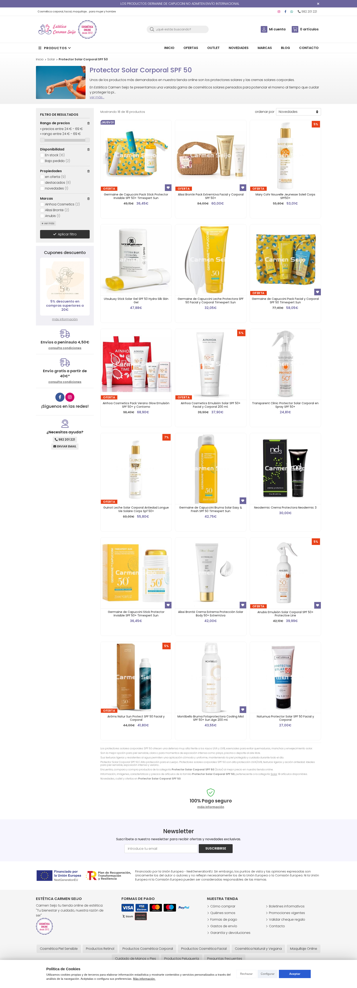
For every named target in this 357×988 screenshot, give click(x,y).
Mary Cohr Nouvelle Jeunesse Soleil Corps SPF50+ (285, 196)
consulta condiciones (64, 348)
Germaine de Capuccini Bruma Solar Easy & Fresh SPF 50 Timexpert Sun (210, 509)
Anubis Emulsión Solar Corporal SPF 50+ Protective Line (285, 614)
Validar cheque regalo (287, 919)
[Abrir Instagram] (279, 12)
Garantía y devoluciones (230, 932)
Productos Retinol (100, 948)
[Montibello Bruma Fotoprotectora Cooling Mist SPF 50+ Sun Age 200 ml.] (210, 677)
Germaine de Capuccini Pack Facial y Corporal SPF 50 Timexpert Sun (285, 300)
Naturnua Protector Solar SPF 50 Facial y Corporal (285, 718)
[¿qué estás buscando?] (178, 29)
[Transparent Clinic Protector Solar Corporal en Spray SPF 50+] (285, 364)
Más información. (144, 978)
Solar (274, 774)
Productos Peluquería (181, 958)
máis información (210, 807)
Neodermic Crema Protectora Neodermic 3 (285, 507)
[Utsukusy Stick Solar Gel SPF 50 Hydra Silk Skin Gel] (136, 259)
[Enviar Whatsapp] (291, 12)
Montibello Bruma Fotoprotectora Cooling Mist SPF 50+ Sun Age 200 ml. (210, 718)
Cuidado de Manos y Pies (135, 958)
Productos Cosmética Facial (204, 948)
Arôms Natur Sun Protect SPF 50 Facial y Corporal (136, 718)
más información (65, 319)
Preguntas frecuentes (224, 958)
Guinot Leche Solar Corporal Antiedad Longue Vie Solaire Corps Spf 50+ (136, 509)
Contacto (277, 926)
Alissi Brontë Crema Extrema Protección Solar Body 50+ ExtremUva (210, 613)
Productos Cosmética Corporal (148, 948)
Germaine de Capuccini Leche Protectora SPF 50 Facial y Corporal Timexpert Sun (211, 300)
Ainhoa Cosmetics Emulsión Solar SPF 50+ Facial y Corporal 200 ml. (210, 405)
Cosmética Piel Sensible (59, 948)
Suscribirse (215, 848)
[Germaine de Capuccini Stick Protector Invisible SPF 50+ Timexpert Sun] (136, 573)
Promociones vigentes (287, 913)
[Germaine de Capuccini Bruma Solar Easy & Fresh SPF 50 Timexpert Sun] (210, 468)
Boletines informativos (287, 906)
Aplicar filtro (67, 234)
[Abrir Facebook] (285, 12)
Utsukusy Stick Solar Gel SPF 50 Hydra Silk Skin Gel (136, 300)
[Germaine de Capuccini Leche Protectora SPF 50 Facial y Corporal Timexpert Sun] (210, 259)
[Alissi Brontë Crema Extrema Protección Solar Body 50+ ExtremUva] (210, 573)
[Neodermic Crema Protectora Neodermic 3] (285, 468)
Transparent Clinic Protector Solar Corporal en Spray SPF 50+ (285, 405)
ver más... (97, 97)
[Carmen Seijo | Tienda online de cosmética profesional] (57, 29)
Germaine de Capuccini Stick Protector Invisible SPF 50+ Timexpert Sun (136, 613)
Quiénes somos (222, 913)
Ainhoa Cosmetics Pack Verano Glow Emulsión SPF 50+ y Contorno (136, 405)
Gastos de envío (223, 926)
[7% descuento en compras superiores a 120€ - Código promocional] (65, 280)
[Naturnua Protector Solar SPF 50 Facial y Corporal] (285, 677)
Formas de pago (223, 919)
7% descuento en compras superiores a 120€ (65, 305)
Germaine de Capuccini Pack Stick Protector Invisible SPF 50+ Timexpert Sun (136, 196)
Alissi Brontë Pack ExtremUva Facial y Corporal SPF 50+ (211, 196)
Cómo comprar (222, 906)
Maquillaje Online (303, 948)
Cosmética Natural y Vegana (258, 948)
